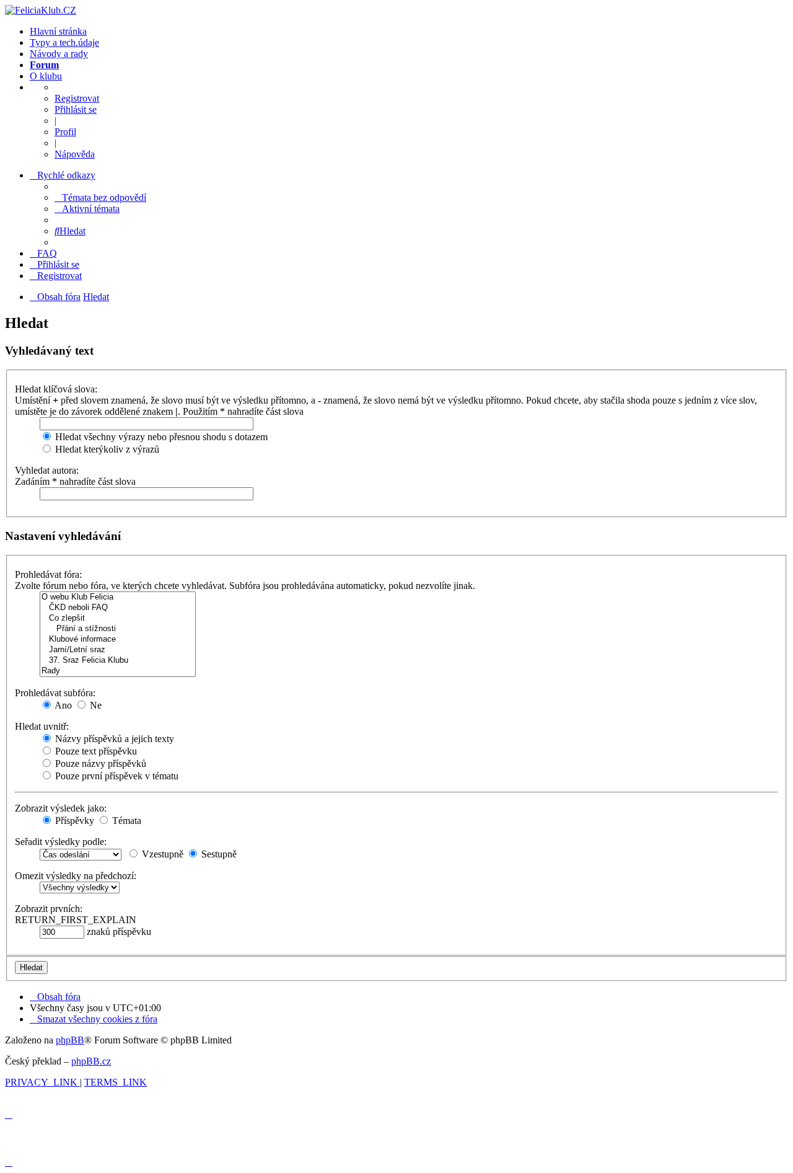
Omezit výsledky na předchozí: (75, 875)
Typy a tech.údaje (64, 42)
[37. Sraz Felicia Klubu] (117, 660)
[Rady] (117, 671)
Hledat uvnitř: (42, 726)
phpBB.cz (91, 1061)
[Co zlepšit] (117, 618)
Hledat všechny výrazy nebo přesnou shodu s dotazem (160, 437)
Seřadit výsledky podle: (61, 841)
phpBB (70, 1040)
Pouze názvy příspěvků (99, 763)
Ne (94, 705)
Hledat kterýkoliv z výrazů (106, 449)
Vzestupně (161, 854)
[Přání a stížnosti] (117, 629)
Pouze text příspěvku (95, 751)
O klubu (46, 76)
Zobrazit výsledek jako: (61, 808)
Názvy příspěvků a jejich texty (113, 738)
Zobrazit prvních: (48, 908)
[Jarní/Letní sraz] (117, 650)
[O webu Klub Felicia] (117, 597)
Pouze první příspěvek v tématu (115, 776)
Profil (65, 131)
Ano (62, 705)
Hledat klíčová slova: (56, 389)
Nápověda (75, 154)
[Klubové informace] (117, 639)
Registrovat (77, 98)
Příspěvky (73, 820)
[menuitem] (100, 197)
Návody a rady (59, 53)
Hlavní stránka (58, 31)
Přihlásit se (76, 109)
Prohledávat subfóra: (55, 693)
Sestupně (218, 854)
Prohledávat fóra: (48, 574)
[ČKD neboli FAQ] (117, 608)
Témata (125, 820)
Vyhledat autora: (47, 470)
